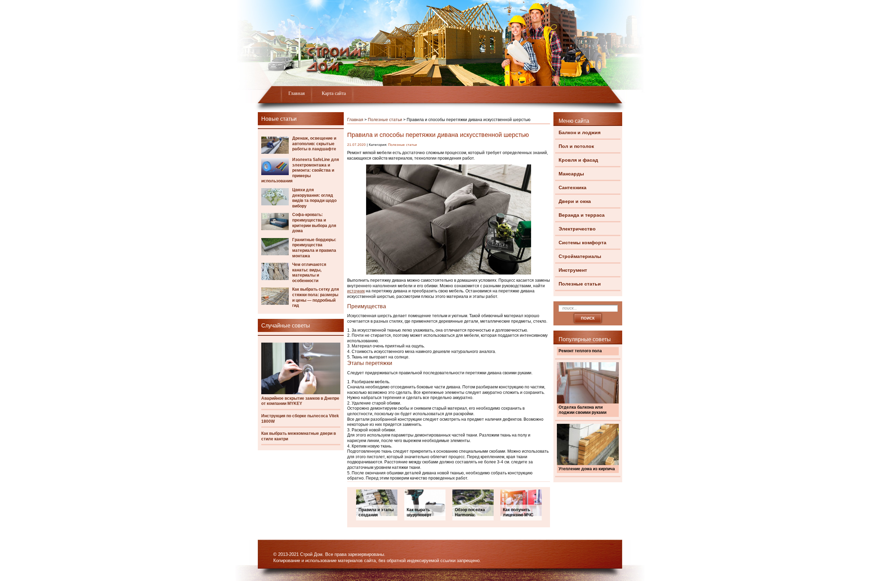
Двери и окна (575, 201)
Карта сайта (334, 93)
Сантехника (572, 187)
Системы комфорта (582, 242)
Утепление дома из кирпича (587, 468)
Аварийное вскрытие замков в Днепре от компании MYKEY (300, 401)
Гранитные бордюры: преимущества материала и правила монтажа (314, 247)
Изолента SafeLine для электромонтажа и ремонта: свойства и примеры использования (300, 170)
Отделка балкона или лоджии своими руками (582, 410)
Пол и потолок (576, 146)
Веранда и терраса (582, 215)
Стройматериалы (580, 256)
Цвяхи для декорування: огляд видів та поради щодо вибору (314, 197)
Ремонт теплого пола (580, 350)
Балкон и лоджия (580, 132)
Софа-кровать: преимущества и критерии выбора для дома (314, 222)
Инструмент (573, 270)
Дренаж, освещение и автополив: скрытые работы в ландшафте (314, 143)
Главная (296, 93)
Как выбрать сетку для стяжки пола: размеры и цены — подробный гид (315, 297)
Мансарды (571, 173)
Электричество (577, 229)
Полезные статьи (580, 284)
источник (356, 291)
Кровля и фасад (578, 160)
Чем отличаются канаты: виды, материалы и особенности (309, 272)
